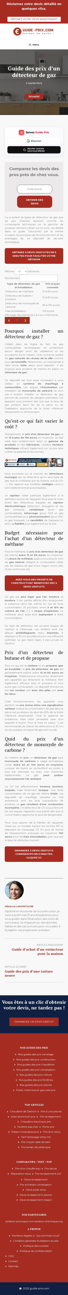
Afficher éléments (22, 271)
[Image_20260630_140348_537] (34, 466)
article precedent (50, 944)
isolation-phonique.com (19, 1221)
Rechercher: (12, 278)
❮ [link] (9, 320)
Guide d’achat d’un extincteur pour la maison (37, 951)
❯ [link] (25, 320)
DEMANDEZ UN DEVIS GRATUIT (34, 1021)
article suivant (16, 966)
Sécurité (34, 96)
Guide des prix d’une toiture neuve (29, 973)
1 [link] (17, 320)
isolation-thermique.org (48, 1221)
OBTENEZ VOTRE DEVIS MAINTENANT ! (34, 19)
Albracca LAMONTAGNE (19, 906)
